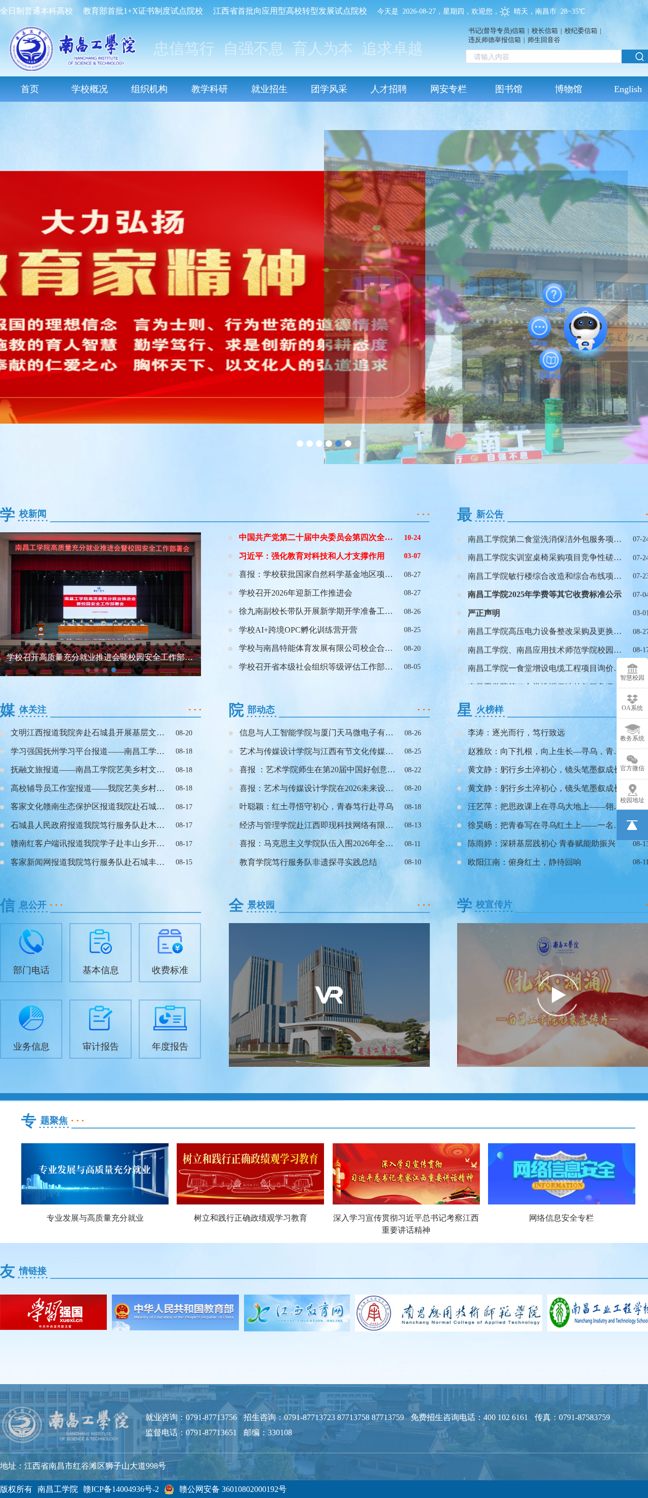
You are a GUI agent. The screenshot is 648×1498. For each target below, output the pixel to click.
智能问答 (550, 289)
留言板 (534, 327)
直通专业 (549, 365)
